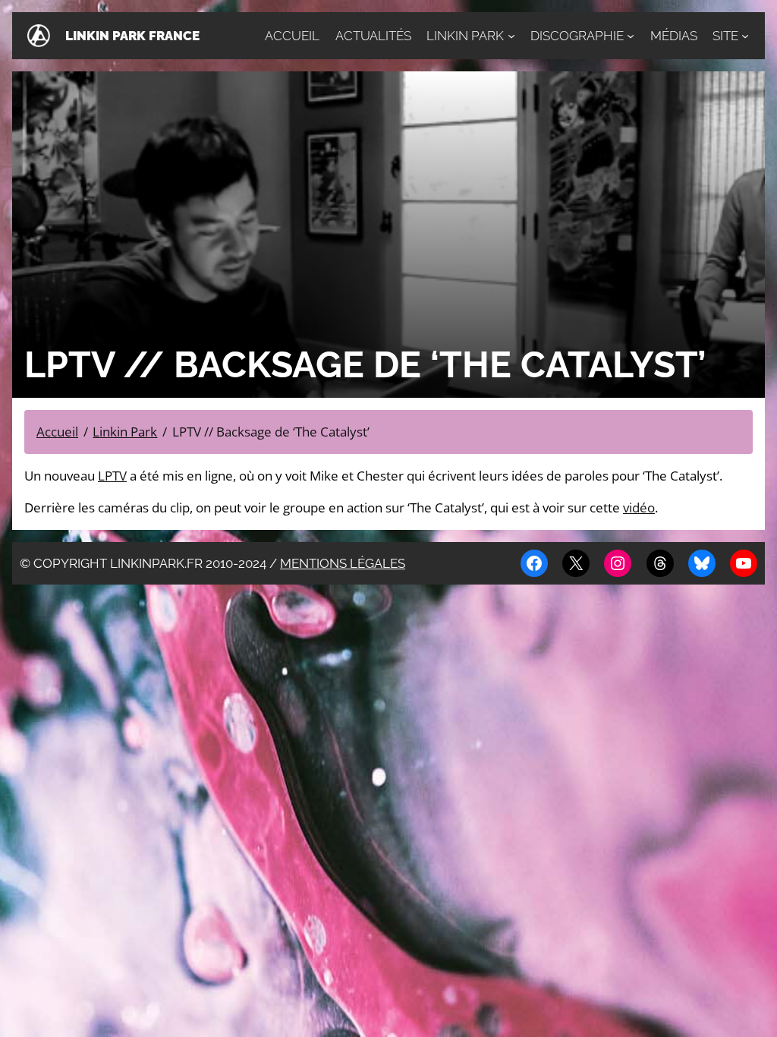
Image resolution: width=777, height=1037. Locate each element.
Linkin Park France (132, 35)
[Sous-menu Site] (745, 35)
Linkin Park (465, 35)
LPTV (112, 475)
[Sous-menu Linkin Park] (511, 35)
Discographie (577, 35)
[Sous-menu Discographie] (630, 35)
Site (725, 35)
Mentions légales (342, 563)
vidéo (639, 507)
